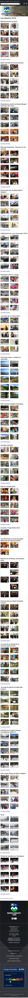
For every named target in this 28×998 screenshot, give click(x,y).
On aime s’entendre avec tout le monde (14, 956)
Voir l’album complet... (5, 59)
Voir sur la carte (8, 985)
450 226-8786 (16, 939)
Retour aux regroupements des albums (7, 898)
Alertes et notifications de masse (14, 961)
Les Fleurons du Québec (14, 958)
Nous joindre (6, 1)
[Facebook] (12, 919)
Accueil (1, 1)
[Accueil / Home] (6, 15)
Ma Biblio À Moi (14, 953)
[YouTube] (15, 919)
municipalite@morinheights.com (13, 940)
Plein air (11, 1)
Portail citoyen (16, 1)
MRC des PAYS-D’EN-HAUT (14, 951)
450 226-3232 (16, 938)
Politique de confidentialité (14, 942)
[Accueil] (14, 915)
